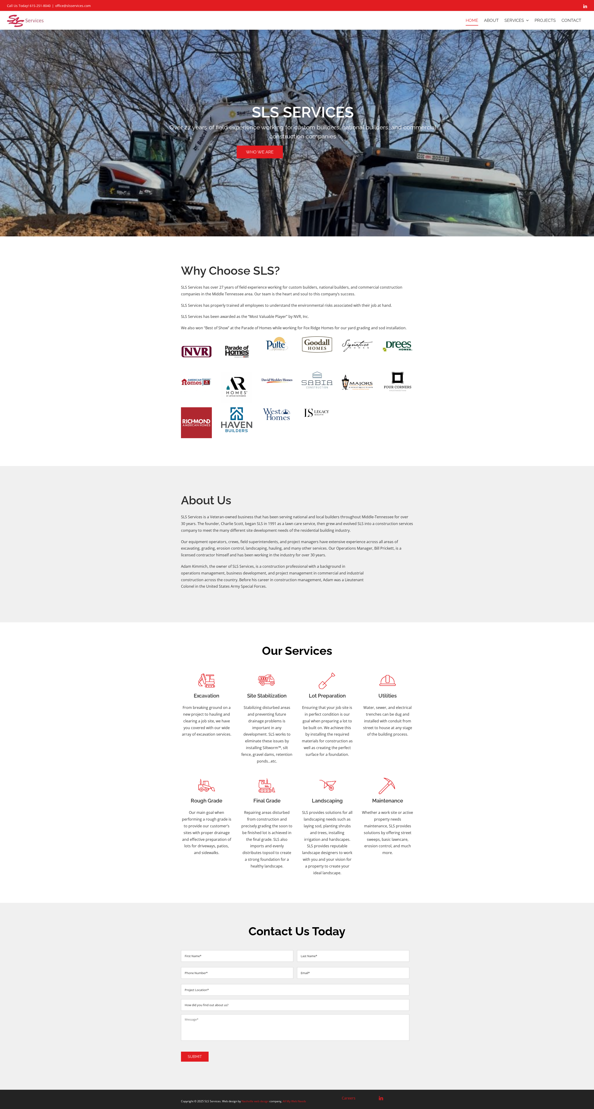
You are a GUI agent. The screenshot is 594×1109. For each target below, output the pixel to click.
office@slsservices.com (73, 5)
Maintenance (387, 801)
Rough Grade (206, 801)
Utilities (387, 696)
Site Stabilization (267, 696)
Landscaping (327, 801)
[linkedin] (381, 1098)
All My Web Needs (294, 1101)
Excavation (206, 696)
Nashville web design (255, 1101)
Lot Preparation (327, 696)
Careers (348, 1098)
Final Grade (267, 801)
